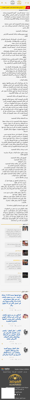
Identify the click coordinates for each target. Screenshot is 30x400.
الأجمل (20, 226)
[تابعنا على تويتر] (19, 395)
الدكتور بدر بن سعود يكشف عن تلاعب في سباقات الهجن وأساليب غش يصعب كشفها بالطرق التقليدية (11, 318)
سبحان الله (20, 273)
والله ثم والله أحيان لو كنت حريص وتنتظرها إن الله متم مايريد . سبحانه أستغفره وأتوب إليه (14, 278)
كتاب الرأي (25, 291)
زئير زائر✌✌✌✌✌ (17, 260)
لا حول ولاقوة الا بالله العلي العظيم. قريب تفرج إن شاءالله (14, 254)
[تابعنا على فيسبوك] (17, 394)
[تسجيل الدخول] (28, 2)
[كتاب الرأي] (25, 2)
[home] (19, 3)
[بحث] (5, 3)
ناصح (21, 241)
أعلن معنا (14, 372)
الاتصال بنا (20, 372)
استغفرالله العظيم (18, 250)
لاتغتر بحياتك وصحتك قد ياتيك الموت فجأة (14, 245)
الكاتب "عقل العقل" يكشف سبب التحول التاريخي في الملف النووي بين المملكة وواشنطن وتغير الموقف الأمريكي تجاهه (11, 335)
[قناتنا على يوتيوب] (15, 394)
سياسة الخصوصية (7, 372)
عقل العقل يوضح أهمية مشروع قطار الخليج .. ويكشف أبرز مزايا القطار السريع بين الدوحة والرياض (11, 351)
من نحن (25, 372)
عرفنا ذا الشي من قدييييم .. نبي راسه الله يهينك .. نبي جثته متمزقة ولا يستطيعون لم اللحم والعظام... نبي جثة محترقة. (13, 266)
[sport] (12, 3)
